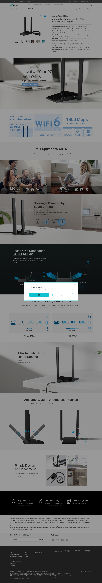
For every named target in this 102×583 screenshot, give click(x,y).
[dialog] (51, 291)
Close (75, 285)
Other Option (62, 295)
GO (39, 295)
